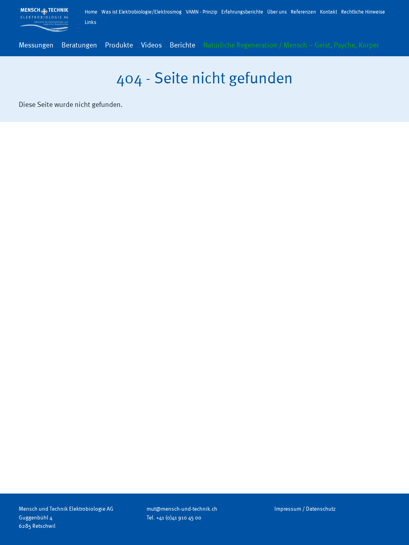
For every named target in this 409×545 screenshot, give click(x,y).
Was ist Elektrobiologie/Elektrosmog (141, 12)
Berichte (182, 45)
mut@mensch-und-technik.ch (182, 509)
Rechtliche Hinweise (363, 12)
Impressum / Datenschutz (305, 509)
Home (91, 12)
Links (90, 22)
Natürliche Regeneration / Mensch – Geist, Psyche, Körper (291, 45)
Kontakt (328, 12)
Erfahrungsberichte (242, 12)
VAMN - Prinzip (201, 12)
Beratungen (79, 45)
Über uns (277, 12)
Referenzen (303, 12)
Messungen (36, 45)
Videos (151, 45)
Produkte (119, 45)
